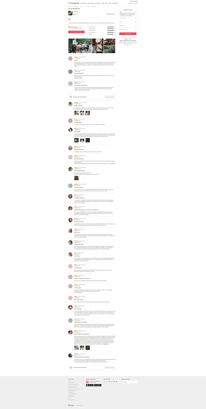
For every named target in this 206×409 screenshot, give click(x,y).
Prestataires (97, 3)
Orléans (88, 6)
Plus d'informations (111, 14)
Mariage (69, 6)
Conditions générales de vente (73, 384)
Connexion (131, 3)
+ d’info (128, 45)
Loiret (85, 6)
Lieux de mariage (90, 3)
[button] (91, 97)
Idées (110, 3)
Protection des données (72, 385)
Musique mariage (75, 6)
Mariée (102, 3)
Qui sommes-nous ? (71, 395)
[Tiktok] (116, 382)
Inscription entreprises (72, 393)
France (125, 381)
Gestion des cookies (71, 387)
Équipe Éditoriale (71, 396)
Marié (106, 3)
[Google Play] (97, 386)
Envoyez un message (109, 97)
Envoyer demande (127, 33)
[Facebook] (105, 382)
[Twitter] (107, 382)
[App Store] (90, 386)
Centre (81, 6)
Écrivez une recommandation (76, 31)
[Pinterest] (109, 382)
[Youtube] (114, 382)
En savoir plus (105, 344)
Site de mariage (71, 399)
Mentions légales (71, 382)
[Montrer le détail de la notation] (80, 58)
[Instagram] (112, 382)
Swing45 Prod (93, 6)
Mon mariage (83, 3)
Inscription (136, 3)
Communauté (115, 3)
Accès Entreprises (134, 1)
